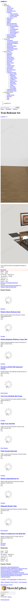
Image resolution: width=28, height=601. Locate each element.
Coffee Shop (13, 76)
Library (12, 85)
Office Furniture (14, 13)
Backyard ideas (15, 575)
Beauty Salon (13, 74)
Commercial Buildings (12, 43)
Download (3, 269)
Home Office (10, 60)
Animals (9, 6)
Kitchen (9, 64)
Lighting (9, 20)
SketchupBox (4, 1)
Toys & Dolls (13, 33)
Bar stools (12, 572)
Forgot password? (5, 599)
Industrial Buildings (11, 46)
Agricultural (10, 40)
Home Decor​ (10, 18)
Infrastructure (10, 47)
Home (5, 4)
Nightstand (15, 282)
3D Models (6, 5)
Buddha (12, 574)
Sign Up (9, 596)
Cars (14, 570)
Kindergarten (13, 83)
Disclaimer (7, 582)
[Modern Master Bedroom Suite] (8, 307)
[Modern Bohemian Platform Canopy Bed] (8, 335)
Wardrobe (17, 570)
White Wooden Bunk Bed (9, 451)
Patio (8, 97)
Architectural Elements (12, 41)
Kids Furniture (13, 16)
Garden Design (10, 95)
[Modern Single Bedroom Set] (8, 474)
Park (8, 99)
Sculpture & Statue (11, 36)
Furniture (9, 12)
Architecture (7, 39)
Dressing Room (11, 58)
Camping (12, 27)
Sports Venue (10, 50)
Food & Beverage (11, 11)
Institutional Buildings (12, 48)
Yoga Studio (13, 88)
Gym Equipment (14, 29)
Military (9, 22)
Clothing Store (13, 78)
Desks (12, 567)
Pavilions (5, 575)
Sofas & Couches (10, 571)
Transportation (10, 37)
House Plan (10, 53)
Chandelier (7, 577)
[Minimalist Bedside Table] (8, 501)
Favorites (3, 545)
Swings (19, 574)
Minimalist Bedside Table (9, 506)
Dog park (10, 568)
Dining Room (10, 57)
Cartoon (16, 574)
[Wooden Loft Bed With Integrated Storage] (8, 362)
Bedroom (9, 55)
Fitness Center (13, 81)
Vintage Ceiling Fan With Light (8, 287)
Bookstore (12, 75)
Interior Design (7, 51)
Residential (9, 44)
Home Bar (9, 61)
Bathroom (9, 54)
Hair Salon (12, 82)
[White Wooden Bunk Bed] (8, 446)
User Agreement (23, 582)
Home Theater (10, 62)
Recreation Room (11, 69)
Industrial (9, 19)
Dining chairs (18, 572)
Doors (4, 572)
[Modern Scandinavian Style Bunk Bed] (8, 529)
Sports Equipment (14, 32)
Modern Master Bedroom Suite (10, 312)
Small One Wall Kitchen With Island (10, 285)
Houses (11, 570)
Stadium (8, 572)
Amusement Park (14, 26)
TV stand (7, 570)
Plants (8, 93)
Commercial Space (11, 72)
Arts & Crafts (10, 8)
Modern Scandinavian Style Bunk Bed (13, 533)
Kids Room (10, 68)
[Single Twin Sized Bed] (8, 419)
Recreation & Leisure (12, 25)
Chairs (6, 568)
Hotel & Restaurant (11, 90)
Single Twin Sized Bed (8, 423)
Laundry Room (10, 65)
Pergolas (10, 575)
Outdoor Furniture (14, 15)
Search (17, 107)
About (2, 582)
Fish (9, 574)
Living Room (10, 67)
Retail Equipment (11, 34)
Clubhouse (12, 79)
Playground (13, 30)
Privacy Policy (14, 582)
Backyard (9, 96)
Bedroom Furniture (5, 282)
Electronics (9, 9)
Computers (24, 574)
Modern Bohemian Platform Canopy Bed (14, 339)
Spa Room (12, 86)
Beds (11, 282)
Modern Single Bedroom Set (10, 478)
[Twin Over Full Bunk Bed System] (8, 391)
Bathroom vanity (17, 568)
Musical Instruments (12, 23)
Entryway (9, 71)
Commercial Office (11, 89)
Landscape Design (8, 92)
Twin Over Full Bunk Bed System (11, 396)
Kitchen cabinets (7, 567)
